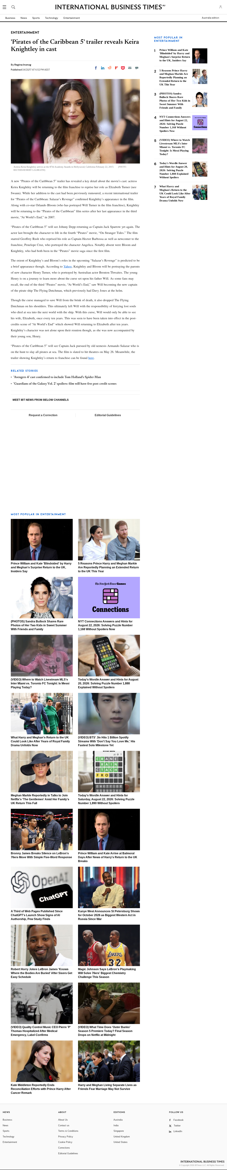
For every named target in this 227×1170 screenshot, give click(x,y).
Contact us (63, 1125)
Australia (118, 1119)
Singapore (119, 1131)
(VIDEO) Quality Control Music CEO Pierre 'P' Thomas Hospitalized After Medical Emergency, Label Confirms (41, 1031)
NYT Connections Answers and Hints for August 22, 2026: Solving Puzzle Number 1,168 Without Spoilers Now (105, 625)
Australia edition (210, 17)
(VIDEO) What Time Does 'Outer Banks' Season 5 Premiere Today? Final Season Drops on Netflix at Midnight (105, 1031)
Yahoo (67, 266)
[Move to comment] (137, 68)
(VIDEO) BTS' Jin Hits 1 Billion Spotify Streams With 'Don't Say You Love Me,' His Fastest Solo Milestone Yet (106, 741)
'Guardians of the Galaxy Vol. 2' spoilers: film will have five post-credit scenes (65, 384)
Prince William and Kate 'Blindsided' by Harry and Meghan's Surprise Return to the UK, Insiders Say (41, 567)
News (24, 17)
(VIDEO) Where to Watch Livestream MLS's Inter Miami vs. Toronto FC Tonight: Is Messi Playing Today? (40, 683)
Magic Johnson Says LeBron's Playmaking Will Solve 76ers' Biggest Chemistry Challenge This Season (107, 973)
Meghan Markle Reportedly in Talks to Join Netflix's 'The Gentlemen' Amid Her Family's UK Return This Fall (40, 799)
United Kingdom (122, 1136)
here (91, 358)
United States (121, 1142)
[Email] (130, 68)
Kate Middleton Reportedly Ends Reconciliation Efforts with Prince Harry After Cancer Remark (41, 1089)
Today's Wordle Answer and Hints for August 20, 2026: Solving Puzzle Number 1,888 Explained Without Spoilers (108, 683)
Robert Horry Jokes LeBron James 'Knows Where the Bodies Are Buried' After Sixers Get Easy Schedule (41, 973)
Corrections (64, 1147)
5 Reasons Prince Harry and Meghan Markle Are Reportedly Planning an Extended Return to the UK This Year (108, 567)
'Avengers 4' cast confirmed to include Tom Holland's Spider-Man (57, 377)
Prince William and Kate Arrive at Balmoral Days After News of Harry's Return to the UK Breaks (107, 857)
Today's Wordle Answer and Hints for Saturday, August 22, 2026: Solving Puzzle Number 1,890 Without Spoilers (106, 799)
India (116, 1125)
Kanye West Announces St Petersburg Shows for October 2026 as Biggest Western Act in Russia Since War (109, 915)
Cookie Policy (65, 1142)
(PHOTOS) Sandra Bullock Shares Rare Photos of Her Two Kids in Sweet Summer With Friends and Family (39, 625)
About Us (63, 1119)
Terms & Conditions (68, 1131)
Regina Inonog (22, 64)
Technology (51, 17)
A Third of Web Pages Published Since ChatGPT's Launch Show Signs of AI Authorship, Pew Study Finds (37, 915)
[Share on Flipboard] (116, 68)
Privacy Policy (65, 1136)
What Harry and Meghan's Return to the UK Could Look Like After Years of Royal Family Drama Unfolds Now (40, 741)
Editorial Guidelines (108, 415)
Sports (36, 17)
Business (10, 17)
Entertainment (71, 17)
